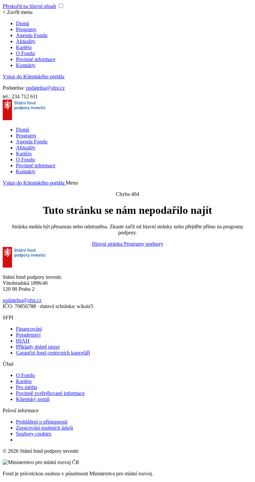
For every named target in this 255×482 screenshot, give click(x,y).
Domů (22, 23)
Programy (26, 29)
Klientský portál (32, 399)
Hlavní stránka (108, 244)
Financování (29, 329)
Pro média (26, 387)
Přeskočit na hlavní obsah (29, 6)
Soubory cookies (33, 434)
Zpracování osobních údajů (44, 428)
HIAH (23, 341)
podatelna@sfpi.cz (45, 88)
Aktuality (26, 41)
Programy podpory (143, 244)
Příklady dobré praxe (38, 347)
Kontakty (26, 65)
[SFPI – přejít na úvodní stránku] (24, 118)
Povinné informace (35, 59)
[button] (18, 12)
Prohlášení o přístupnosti (41, 422)
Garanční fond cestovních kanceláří (53, 353)
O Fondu (25, 53)
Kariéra (24, 47)
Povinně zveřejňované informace (50, 393)
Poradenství (28, 335)
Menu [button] (72, 183)
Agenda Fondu (31, 35)
